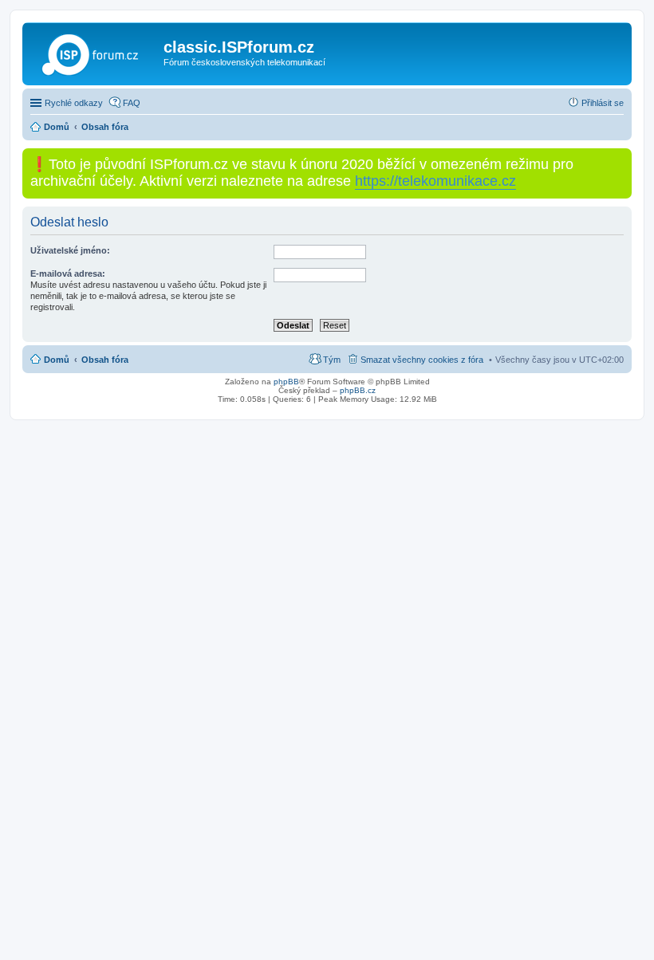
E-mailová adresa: (67, 273)
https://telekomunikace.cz (435, 181)
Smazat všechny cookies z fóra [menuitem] (421, 359)
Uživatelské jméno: (70, 250)
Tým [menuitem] (332, 359)
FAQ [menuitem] (131, 103)
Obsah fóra (104, 359)
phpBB (286, 381)
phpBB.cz (358, 390)
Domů (56, 359)
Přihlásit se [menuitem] (602, 103)
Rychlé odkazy (74, 103)
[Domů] (95, 51)
